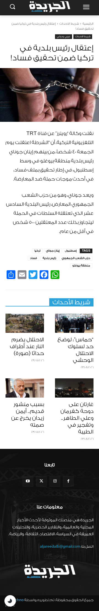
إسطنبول (70, 250)
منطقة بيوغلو (81, 265)
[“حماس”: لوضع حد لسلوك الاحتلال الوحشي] (74, 323)
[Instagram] (55, 481)
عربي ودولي (63, 36)
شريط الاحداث (69, 24)
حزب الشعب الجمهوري (76, 258)
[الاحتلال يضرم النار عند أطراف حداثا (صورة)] (25, 323)
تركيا (37, 250)
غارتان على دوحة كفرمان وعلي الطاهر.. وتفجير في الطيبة (77, 418)
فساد (33, 258)
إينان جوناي (52, 250)
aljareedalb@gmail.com (60, 546)
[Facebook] (68, 481)
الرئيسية (88, 24)
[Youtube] (28, 481)
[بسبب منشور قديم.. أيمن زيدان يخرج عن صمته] (25, 388)
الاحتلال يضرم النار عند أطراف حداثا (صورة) (27, 346)
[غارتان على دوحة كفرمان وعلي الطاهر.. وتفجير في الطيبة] (74, 388)
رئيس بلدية (49, 258)
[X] (41, 481)
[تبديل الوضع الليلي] (10, 601)
